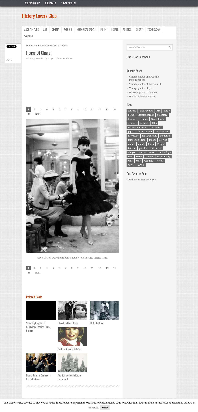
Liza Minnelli (149, 136)
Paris (151, 144)
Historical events (86, 29)
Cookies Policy (32, 3)
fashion (144, 123)
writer (160, 161)
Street (152, 152)
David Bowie (158, 119)
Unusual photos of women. (143, 92)
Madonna (165, 136)
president (156, 148)
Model (152, 140)
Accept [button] (105, 408)
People (114, 29)
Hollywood (155, 127)
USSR (139, 156)
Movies (163, 140)
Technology (153, 29)
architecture (146, 110)
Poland (132, 148)
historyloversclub (35, 58)
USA (130, 156)
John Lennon (145, 131)
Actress (132, 110)
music (131, 144)
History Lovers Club (39, 15)
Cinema (55, 29)
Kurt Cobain (162, 131)
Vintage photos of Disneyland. (145, 84)
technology (165, 152)
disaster (132, 123)
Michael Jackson (137, 140)
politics (143, 148)
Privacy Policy (68, 3)
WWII (131, 165)
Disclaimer (50, 3)
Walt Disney (163, 156)
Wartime (28, 36)
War (130, 161)
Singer (131, 152)
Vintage (149, 156)
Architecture (31, 29)
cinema (144, 119)
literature (133, 136)
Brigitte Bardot (146, 115)
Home (31, 45)
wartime (148, 161)
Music (103, 29)
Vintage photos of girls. (141, 88)
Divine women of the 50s (142, 96)
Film (154, 123)
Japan (131, 131)
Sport (139, 29)
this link (93, 407)
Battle (167, 110)
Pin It (9, 60)
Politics (127, 29)
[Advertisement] (119, 16)
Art (45, 29)
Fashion (68, 29)
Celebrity (162, 115)
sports (142, 152)
